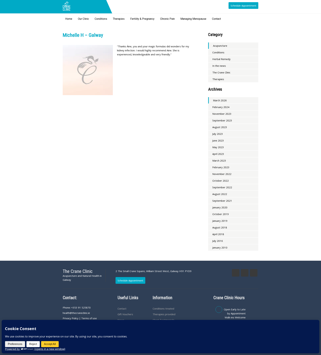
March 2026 (220, 100)
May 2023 (218, 147)
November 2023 (221, 113)
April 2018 (218, 234)
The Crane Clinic (221, 72)
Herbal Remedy (221, 59)
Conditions (101, 18)
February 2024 (220, 107)
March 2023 (219, 160)
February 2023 (220, 167)
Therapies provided (164, 314)
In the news (219, 65)
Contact (216, 18)
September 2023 (222, 120)
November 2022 (221, 174)
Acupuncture (220, 45)
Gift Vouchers (125, 314)
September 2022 (222, 187)
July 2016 (217, 240)
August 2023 (219, 127)
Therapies (119, 18)
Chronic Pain (167, 18)
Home (68, 18)
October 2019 (220, 214)
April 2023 (218, 154)
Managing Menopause (193, 18)
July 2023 (217, 133)
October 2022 (220, 180)
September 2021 (222, 200)
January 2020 (219, 207)
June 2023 (218, 140)
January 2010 (219, 247)
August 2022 (219, 194)
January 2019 (219, 220)
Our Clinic (83, 18)
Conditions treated (163, 308)
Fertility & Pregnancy (142, 18)
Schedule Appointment (243, 5)
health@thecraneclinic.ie (76, 313)
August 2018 (219, 227)
